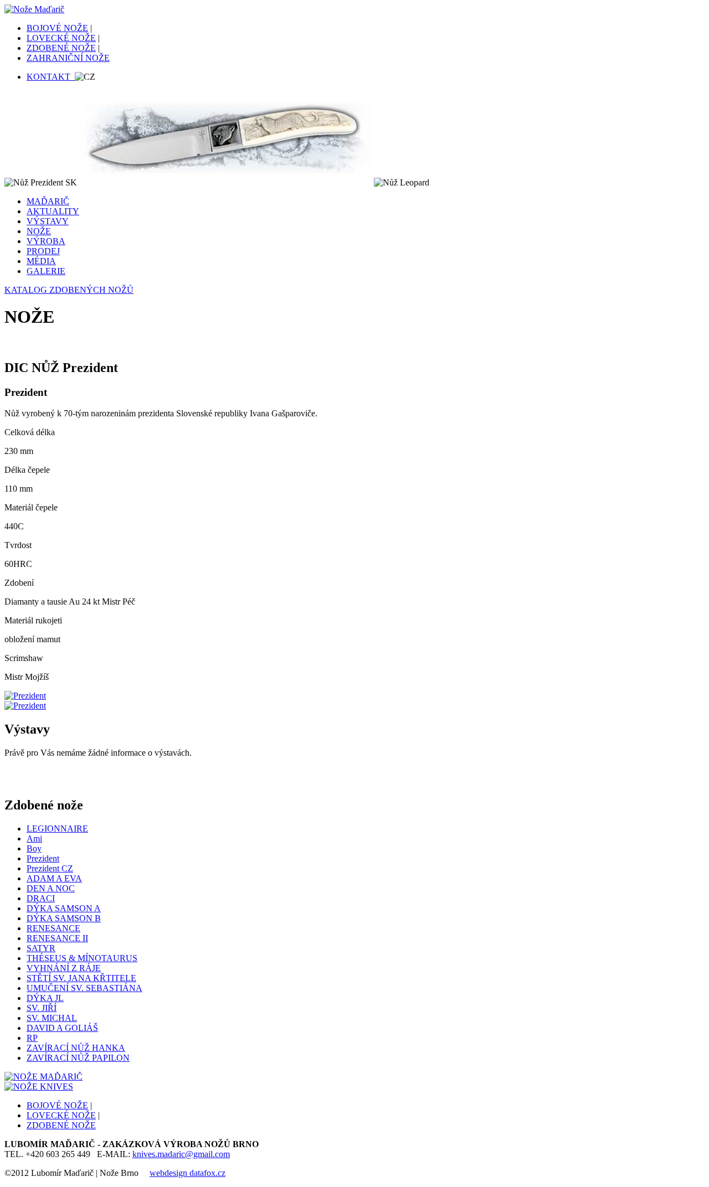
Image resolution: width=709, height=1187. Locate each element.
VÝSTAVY (48, 221)
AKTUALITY (53, 211)
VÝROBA (46, 241)
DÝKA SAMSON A (64, 908)
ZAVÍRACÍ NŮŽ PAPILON (78, 1057)
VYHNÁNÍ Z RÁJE (64, 968)
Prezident (43, 858)
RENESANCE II (57, 938)
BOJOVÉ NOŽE (57, 28)
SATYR (41, 948)
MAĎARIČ (48, 201)
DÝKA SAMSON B (64, 918)
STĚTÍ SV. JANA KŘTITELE (81, 978)
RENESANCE (53, 928)
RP (32, 1038)
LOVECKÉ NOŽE (61, 38)
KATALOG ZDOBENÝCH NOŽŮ (68, 290)
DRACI (41, 898)
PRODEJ (43, 251)
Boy (34, 848)
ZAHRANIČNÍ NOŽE (68, 58)
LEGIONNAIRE (57, 828)
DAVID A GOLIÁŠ (62, 1028)
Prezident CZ (50, 868)
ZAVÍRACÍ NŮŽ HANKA (76, 1047)
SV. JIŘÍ (41, 1008)
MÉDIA (41, 261)
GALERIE (46, 271)
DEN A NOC (51, 888)
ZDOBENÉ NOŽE (61, 48)
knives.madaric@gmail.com (181, 1154)
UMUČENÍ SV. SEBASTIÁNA (84, 988)
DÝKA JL (45, 998)
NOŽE (39, 231)
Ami (34, 838)
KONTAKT (51, 76)
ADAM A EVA (54, 878)
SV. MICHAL (52, 1018)
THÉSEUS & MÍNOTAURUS (82, 958)
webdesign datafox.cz (187, 1173)
